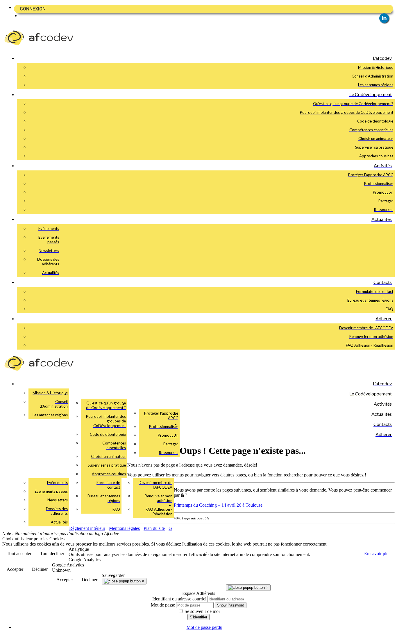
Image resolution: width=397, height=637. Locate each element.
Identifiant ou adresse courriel (179, 598)
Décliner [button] (40, 569)
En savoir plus (377, 553)
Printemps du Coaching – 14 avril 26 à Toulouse (218, 505)
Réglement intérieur (87, 528)
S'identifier (198, 617)
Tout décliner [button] (52, 553)
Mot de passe (163, 604)
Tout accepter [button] (19, 553)
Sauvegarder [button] (113, 575)
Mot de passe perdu (204, 627)
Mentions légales (124, 528)
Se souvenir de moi (201, 611)
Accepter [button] (15, 569)
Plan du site (154, 528)
